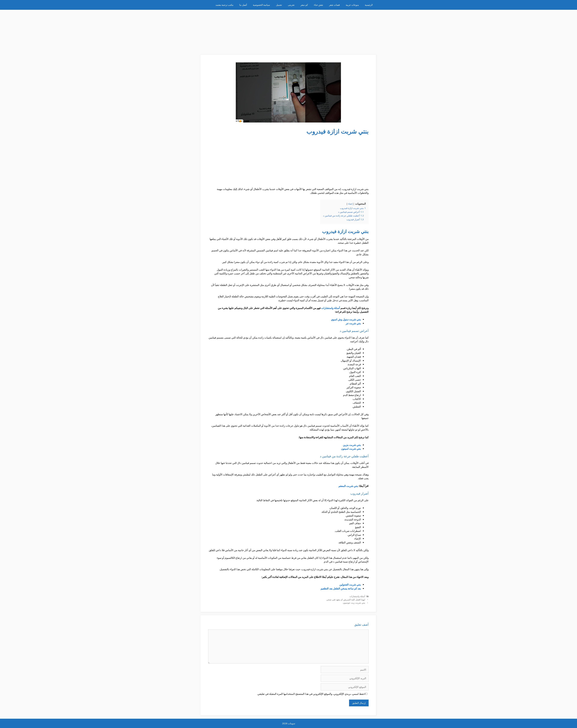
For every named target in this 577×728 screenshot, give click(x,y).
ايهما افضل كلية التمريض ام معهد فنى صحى (345, 599)
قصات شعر (334, 4)
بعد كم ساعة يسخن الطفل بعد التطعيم (341, 588)
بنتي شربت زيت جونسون (354, 602)
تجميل (279, 4)
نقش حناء (318, 4)
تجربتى (291, 4)
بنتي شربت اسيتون (351, 448)
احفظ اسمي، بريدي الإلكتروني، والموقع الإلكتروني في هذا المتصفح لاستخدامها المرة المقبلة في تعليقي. (311, 694)
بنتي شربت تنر (353, 323)
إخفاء (350, 203)
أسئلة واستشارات (330, 308)
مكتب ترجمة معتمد (224, 4)
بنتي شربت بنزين (352, 445)
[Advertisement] (288, 31)
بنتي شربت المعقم (348, 486)
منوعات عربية (352, 4)
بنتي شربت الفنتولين (350, 584)
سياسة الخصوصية (261, 4)
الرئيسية (369, 4)
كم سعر (304, 4)
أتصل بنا (243, 4)
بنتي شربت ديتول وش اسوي (346, 319)
